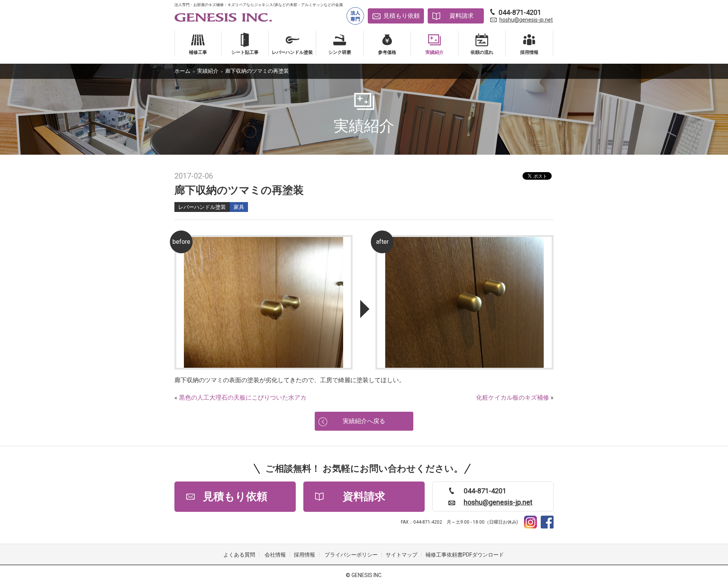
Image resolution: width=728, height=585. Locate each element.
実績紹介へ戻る (364, 421)
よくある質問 (239, 555)
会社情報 (275, 555)
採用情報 (304, 555)
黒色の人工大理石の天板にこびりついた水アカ (242, 397)
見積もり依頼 (401, 15)
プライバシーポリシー (351, 555)
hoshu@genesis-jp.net (526, 20)
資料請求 (461, 15)
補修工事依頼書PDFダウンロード (464, 555)
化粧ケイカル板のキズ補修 (512, 397)
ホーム (182, 71)
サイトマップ (401, 555)
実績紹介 (207, 71)
